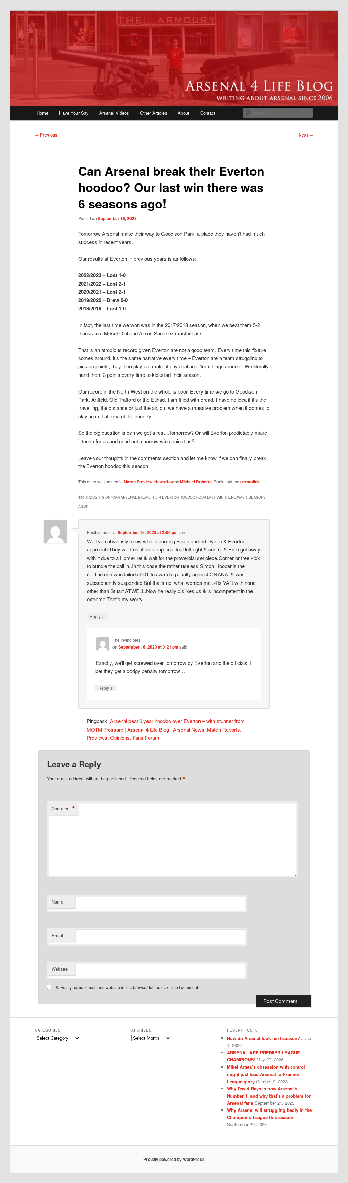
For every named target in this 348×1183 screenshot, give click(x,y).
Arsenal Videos (114, 113)
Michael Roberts (196, 482)
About (183, 113)
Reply (97, 616)
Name (57, 901)
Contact (207, 113)
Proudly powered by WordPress (174, 1159)
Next (306, 135)
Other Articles (153, 113)
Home (42, 113)
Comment (63, 808)
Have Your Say (74, 113)
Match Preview (138, 482)
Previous (46, 135)
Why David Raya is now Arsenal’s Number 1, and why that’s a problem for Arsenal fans (269, 1095)
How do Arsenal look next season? (263, 1038)
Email (57, 935)
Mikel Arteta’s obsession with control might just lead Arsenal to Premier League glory (266, 1074)
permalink (250, 482)
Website (60, 968)
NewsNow (164, 482)
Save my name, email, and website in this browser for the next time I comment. (127, 987)
